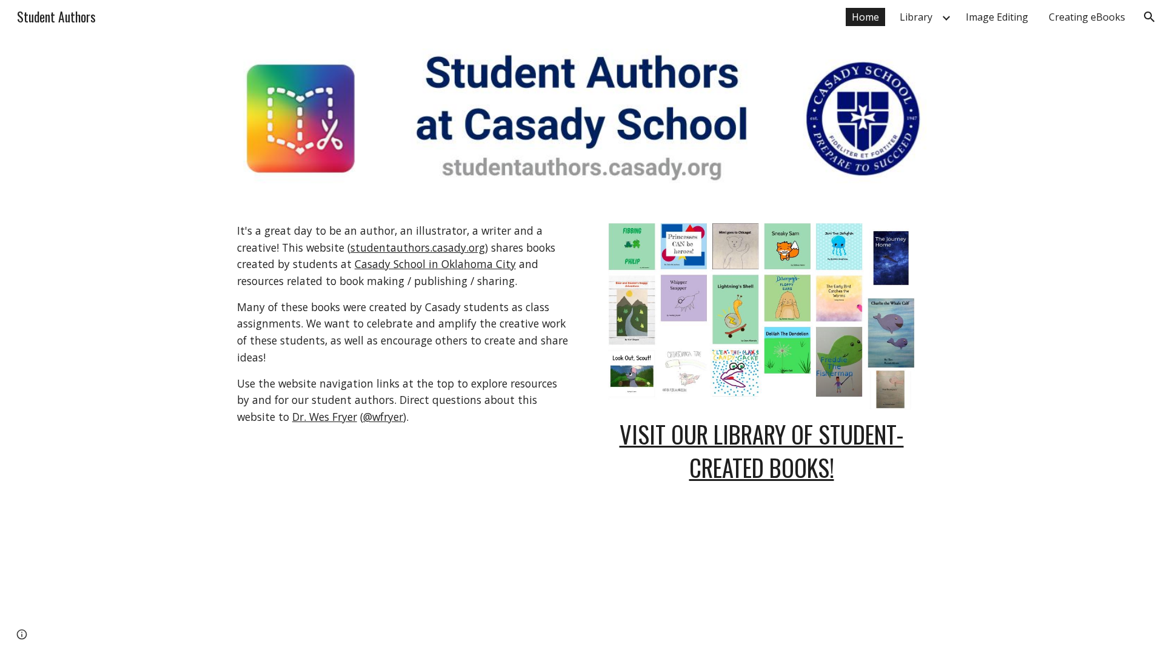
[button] (1149, 17)
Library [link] (916, 17)
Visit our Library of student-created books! (762, 451)
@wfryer (383, 416)
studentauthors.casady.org (417, 247)
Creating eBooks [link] (1087, 17)
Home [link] (865, 17)
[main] (402, 324)
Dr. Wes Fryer (324, 416)
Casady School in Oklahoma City (435, 264)
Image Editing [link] (997, 17)
